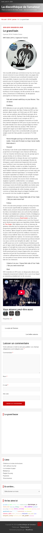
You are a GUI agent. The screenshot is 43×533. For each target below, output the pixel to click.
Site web (6, 394)
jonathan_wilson (16, 504)
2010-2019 (6, 27)
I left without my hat (9, 466)
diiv (11, 319)
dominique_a (32, 504)
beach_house (24, 504)
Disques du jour (17, 27)
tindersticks (21, 511)
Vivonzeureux (7, 478)
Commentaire (8, 353)
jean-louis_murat (36, 509)
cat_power (25, 515)
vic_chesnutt (28, 511)
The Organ (8, 224)
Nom (5, 376)
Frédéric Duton (17, 34)
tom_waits (31, 513)
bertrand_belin (17, 515)
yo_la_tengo (5, 509)
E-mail (5, 385)
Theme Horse (24, 527)
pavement (35, 507)
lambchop (21, 507)
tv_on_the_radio (28, 509)
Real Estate (24, 218)
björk (35, 513)
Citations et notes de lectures (12, 463)
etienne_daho (7, 513)
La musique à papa (9, 468)
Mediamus (6, 471)
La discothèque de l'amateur (21, 7)
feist (11, 511)
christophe (11, 509)
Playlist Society (8, 473)
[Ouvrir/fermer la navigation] (4, 14)
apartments (6, 511)
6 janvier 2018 (7, 34)
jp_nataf (10, 504)
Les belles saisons (32, 334)
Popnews (6, 476)
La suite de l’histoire (11, 328)
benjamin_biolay (8, 515)
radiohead (31, 515)
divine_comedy (19, 509)
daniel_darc (6, 507)
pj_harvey (5, 504)
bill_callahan (29, 507)
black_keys (12, 506)
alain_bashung (17, 513)
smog (17, 507)
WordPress (29, 530)
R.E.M (14, 511)
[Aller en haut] (40, 524)
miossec (25, 513)
